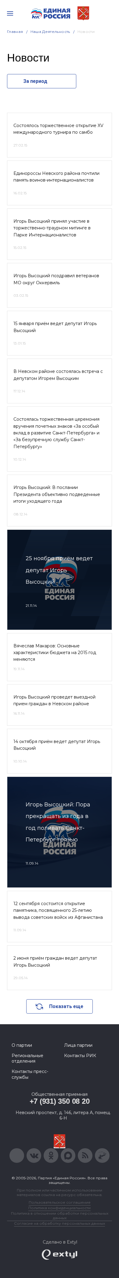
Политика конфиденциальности (59, 1207)
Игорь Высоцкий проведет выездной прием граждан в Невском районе (54, 700)
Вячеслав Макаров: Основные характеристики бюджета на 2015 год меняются (54, 652)
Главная (15, 31)
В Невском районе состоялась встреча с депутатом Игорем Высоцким (58, 375)
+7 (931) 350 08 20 (60, 1101)
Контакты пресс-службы (30, 1074)
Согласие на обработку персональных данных (59, 1223)
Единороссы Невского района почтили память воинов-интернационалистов (56, 177)
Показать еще (66, 1006)
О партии (22, 1045)
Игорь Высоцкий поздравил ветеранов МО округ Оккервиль (56, 279)
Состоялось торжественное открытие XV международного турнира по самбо (58, 129)
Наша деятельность (50, 31)
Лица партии (78, 1045)
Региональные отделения (27, 1058)
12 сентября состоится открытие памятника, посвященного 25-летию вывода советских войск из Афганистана (58, 910)
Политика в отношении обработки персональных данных (59, 1215)
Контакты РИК (80, 1055)
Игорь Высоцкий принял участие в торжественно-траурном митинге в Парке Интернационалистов (52, 228)
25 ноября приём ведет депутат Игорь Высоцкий (59, 570)
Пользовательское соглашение (60, 1202)
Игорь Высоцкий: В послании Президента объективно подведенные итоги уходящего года (56, 494)
